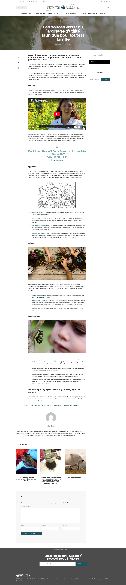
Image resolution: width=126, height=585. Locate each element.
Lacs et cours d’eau (69, 13)
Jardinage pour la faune (38, 233)
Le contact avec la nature (88, 13)
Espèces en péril (53, 13)
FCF (52, 1)
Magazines (45, 1)
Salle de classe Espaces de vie (40, 225)
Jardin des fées (36, 308)
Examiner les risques (75, 477)
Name (22, 525)
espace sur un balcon (62, 64)
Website (65, 525)
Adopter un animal (33, 1)
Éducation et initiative (63, 22)
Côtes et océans (39, 13)
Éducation (103, 13)
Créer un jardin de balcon (39, 295)
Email (43, 525)
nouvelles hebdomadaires (55, 405)
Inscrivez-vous (63, 389)
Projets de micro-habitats (39, 300)
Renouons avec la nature (72, 405)
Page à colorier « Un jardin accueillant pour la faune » (47, 218)
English (60, 1)
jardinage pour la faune (38, 405)
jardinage (26, 405)
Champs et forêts (25, 13)
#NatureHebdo (38, 401)
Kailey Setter (50, 426)
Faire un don (20, 1)
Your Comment (25, 506)
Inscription (57, 160)
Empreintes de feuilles (38, 212)
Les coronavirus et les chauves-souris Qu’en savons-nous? (26, 479)
